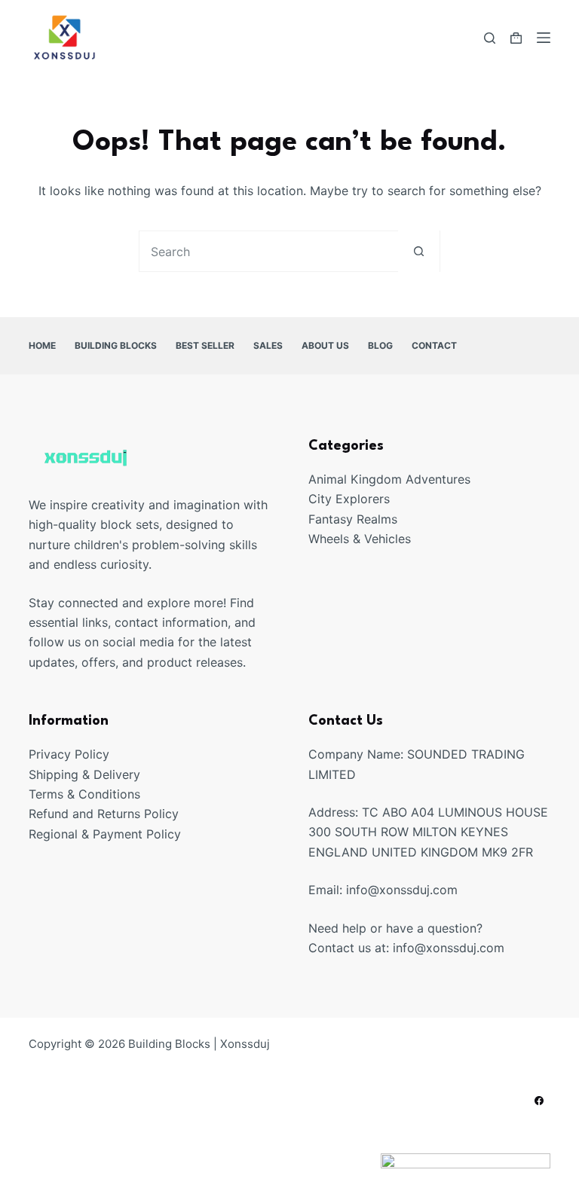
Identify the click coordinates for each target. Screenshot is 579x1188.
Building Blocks (116, 345)
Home (42, 345)
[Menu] (543, 37)
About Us (325, 345)
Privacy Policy (69, 754)
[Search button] (419, 251)
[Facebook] (539, 1100)
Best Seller (205, 345)
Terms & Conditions (84, 794)
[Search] (489, 38)
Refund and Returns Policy (104, 813)
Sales (268, 345)
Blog (380, 345)
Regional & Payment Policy (105, 833)
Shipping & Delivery (84, 774)
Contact (434, 345)
